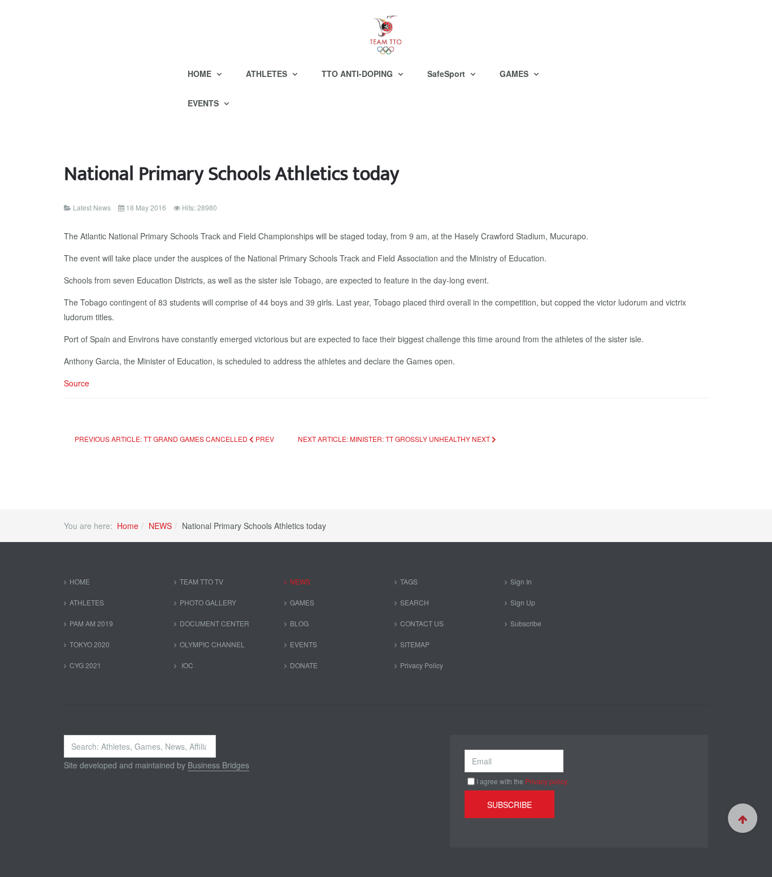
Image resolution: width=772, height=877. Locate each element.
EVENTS (204, 103)
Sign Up (522, 602)
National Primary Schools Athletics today (231, 174)
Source (76, 383)
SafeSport (447, 73)
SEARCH (414, 602)
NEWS (160, 525)
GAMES (515, 73)
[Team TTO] (386, 29)
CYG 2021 (85, 665)
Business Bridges (218, 765)
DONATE (304, 665)
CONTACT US (422, 623)
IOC (186, 665)
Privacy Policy (421, 665)
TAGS (409, 581)
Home (127, 525)
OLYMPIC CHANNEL (212, 644)
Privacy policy (546, 781)
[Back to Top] (742, 818)
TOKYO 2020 (90, 644)
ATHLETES (267, 73)
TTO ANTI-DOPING (358, 73)
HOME (201, 73)
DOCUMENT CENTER (214, 623)
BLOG (299, 623)
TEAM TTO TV (201, 581)
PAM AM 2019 (91, 623)
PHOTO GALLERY (208, 602)
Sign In (521, 581)
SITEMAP (415, 644)
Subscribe (525, 623)
